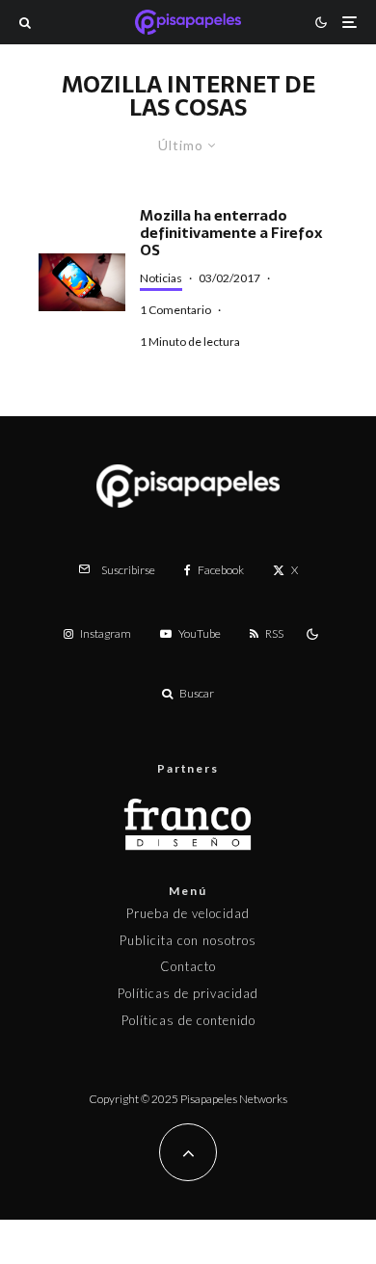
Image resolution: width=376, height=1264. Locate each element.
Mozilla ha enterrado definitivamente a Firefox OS (231, 233)
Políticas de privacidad (188, 993)
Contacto (188, 966)
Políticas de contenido (188, 1020)
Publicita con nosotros (188, 940)
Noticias (161, 278)
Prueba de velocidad (188, 913)
